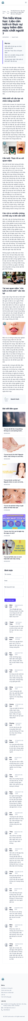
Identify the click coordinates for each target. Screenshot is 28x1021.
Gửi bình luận (10, 600)
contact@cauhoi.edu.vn (9, 1007)
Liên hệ (3, 994)
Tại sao (8, 12)
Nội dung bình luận (9, 587)
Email (5, 580)
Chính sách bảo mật (6, 990)
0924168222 (6, 1010)
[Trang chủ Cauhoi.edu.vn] (2, 2)
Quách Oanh (15, 37)
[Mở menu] (26, 2)
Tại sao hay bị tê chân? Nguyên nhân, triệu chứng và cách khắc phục (13, 456)
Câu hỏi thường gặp (6, 996)
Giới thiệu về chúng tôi (6, 988)
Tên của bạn (7, 574)
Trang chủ (4, 12)
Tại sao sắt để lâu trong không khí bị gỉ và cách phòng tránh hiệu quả (13, 430)
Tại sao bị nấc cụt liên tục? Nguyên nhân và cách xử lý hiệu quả (14, 482)
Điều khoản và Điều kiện (7, 992)
